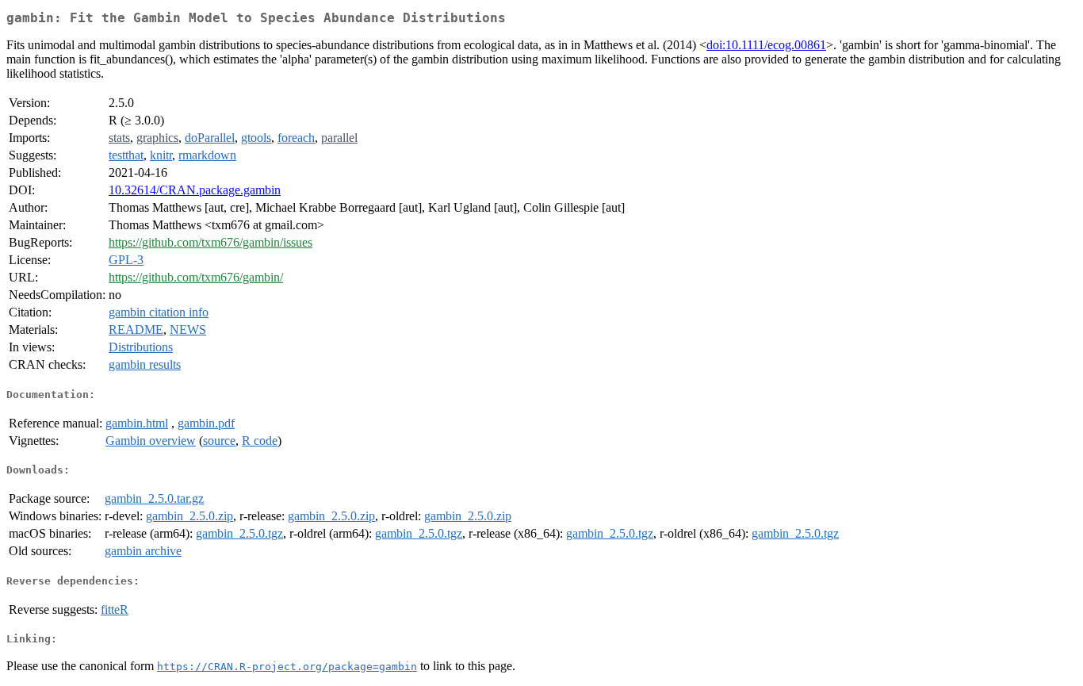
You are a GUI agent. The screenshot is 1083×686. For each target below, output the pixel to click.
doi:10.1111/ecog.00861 (766, 45)
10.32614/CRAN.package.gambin (195, 190)
